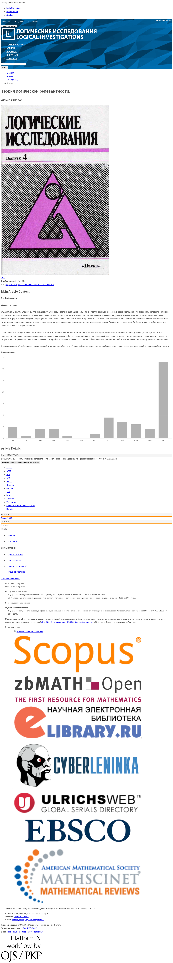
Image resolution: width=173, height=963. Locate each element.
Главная (10, 73)
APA (8, 478)
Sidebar (9, 15)
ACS (8, 474)
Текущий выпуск (15, 45)
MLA (8, 495)
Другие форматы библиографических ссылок (20, 462)
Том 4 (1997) (12, 80)
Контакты (11, 58)
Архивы (10, 48)
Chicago (10, 485)
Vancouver (11, 502)
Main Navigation (13, 8)
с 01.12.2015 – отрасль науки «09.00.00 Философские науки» (67, 622)
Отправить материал (10, 578)
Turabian (10, 499)
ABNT (9, 481)
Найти (4, 68)
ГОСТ (9, 468)
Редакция (11, 51)
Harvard (9, 488)
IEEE (8, 492)
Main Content (12, 11)
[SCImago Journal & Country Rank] (28, 632)
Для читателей (16, 554)
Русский (13, 541)
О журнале (12, 55)
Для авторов (15, 560)
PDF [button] (3, 278)
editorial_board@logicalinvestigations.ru (28, 920)
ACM (8, 471)
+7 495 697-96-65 (21, 916)
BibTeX (9, 509)
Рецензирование (17, 572)
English (12, 535)
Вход (158, 20)
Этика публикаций (18, 566)
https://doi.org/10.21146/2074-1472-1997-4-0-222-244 (30, 284)
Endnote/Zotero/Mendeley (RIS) (20, 505)
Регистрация (166, 20)
